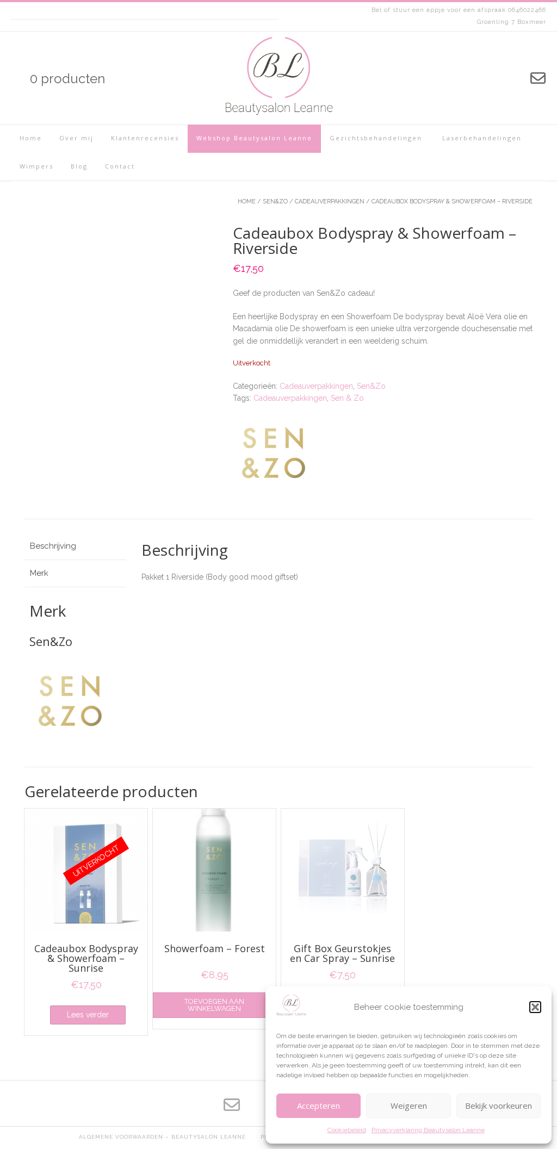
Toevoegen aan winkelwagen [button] (214, 1005)
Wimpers (36, 166)
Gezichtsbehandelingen (376, 138)
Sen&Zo (275, 201)
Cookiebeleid (346, 1130)
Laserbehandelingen (481, 138)
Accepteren (318, 1105)
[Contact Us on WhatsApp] (518, 78)
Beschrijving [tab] (53, 546)
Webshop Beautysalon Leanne (254, 138)
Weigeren (409, 1105)
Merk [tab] (39, 573)
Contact (120, 166)
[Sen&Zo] (273, 454)
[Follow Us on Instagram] (481, 78)
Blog (79, 166)
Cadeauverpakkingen (329, 201)
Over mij (76, 138)
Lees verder (88, 1014)
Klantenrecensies (145, 138)
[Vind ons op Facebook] (499, 78)
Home (31, 138)
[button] (535, 1007)
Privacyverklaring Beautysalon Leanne (428, 1130)
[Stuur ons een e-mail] (538, 78)
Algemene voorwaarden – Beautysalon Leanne (162, 1137)
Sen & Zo (347, 398)
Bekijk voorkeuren (498, 1105)
